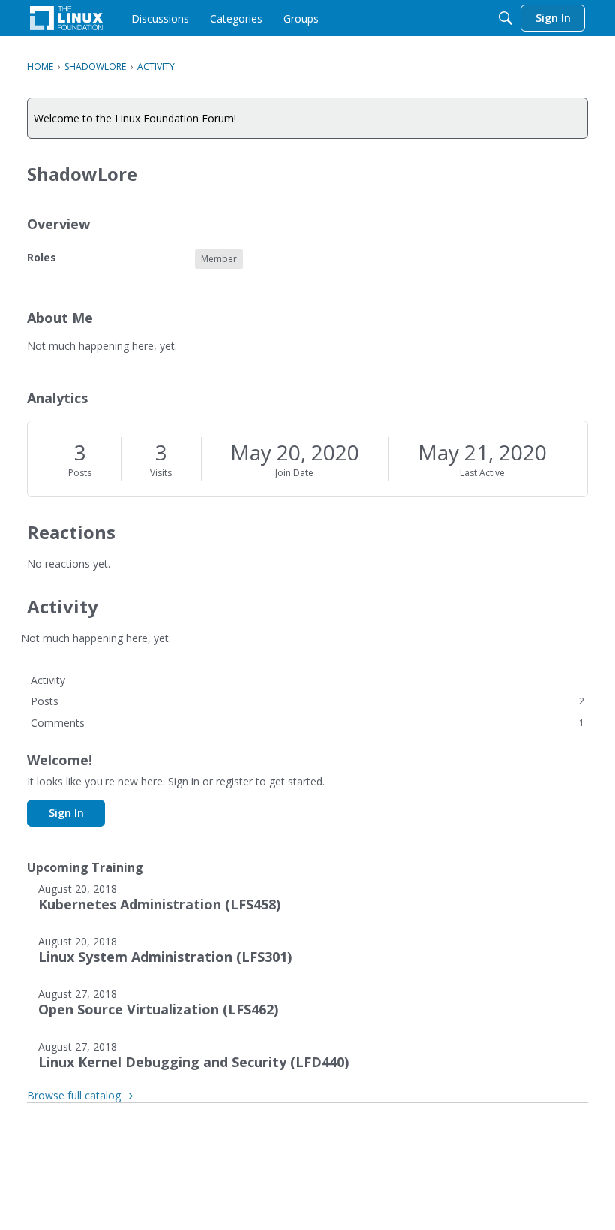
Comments (307, 723)
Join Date (294, 472)
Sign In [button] (66, 813)
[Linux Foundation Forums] (66, 18)
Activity (48, 680)
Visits (161, 472)
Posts (80, 472)
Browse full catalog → (80, 1095)
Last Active (482, 472)
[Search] (505, 18)
